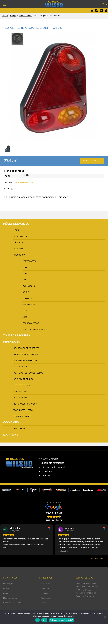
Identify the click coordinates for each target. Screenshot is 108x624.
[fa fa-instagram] (92, 10)
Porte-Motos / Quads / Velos (28, 373)
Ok (37, 620)
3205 (25, 273)
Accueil (5, 16)
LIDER (16, 183)
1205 (25, 267)
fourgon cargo (31, 323)
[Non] (104, 617)
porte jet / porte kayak (35, 329)
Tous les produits (16, 335)
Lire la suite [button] (63, 551)
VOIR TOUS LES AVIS (97, 558)
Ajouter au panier (92, 161)
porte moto (29, 286)
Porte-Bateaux (21, 398)
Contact (6, 593)
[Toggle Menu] (4, 4)
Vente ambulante (22, 416)
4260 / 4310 (28, 298)
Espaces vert (20, 367)
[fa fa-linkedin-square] (101, 10)
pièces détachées (25, 16)
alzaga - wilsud (21, 236)
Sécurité (18, 243)
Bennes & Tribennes (23, 379)
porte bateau (29, 261)
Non (44, 620)
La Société (7, 589)
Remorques (11, 341)
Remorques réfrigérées (26, 348)
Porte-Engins (20, 391)
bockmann (18, 249)
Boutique (13, 16)
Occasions (11, 422)
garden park (29, 304)
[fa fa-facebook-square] (96, 10)
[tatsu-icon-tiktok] (106, 10)
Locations (10, 434)
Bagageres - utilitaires (25, 354)
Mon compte (8, 584)
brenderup (19, 255)
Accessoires (46, 598)
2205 (25, 280)
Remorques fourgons (25, 404)
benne (26, 292)
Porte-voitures (21, 385)
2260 (25, 317)
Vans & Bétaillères (23, 410)
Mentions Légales (10, 598)
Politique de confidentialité (13, 603)
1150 (25, 311)
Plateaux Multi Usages (25, 360)
